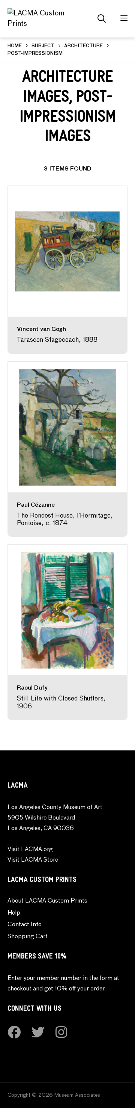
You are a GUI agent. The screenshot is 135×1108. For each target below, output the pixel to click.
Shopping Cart (28, 937)
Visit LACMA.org (30, 850)
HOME (15, 46)
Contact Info (25, 925)
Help (14, 913)
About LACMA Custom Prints (47, 901)
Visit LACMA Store (33, 860)
